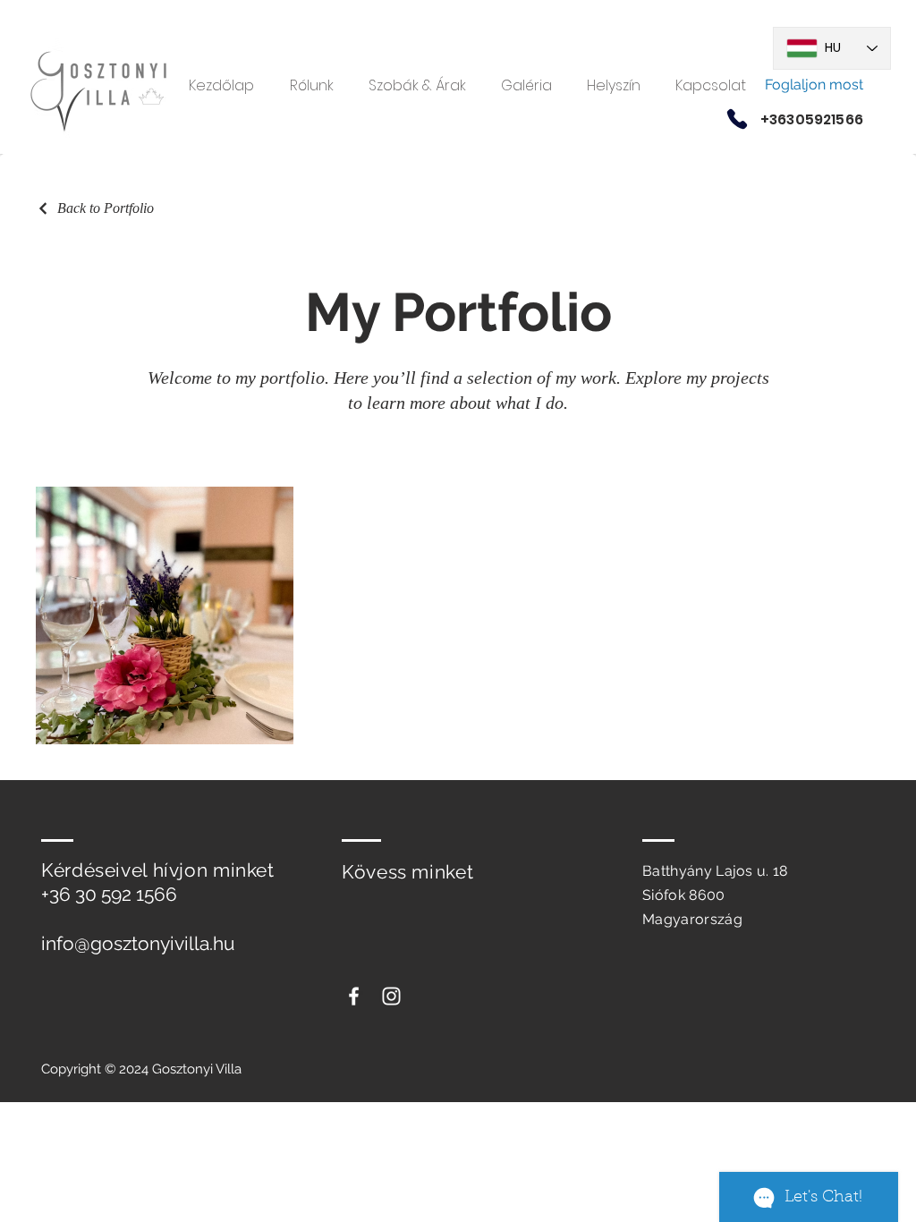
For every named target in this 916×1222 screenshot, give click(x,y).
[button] (526, 85)
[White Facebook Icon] (354, 996)
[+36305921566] (737, 119)
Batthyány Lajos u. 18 (715, 870)
